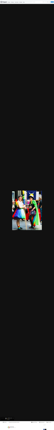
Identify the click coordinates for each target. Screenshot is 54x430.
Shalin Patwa (12, 426)
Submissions (42, 422)
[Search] (45, 2)
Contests (20, 2)
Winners (5, 422)
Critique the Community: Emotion (14, 422)
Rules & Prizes (34, 422)
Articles (9, 2)
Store (24, 2)
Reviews (12, 2)
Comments (49, 422)
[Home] (3, 2)
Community (16, 2)
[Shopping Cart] (47, 2)
